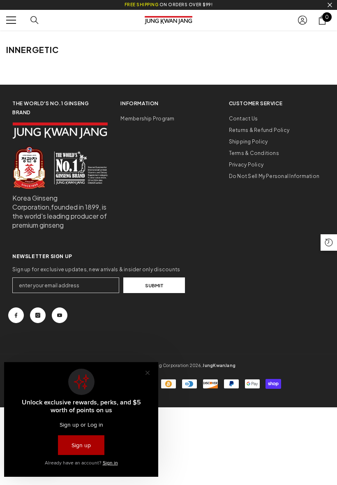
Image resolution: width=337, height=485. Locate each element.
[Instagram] (38, 315)
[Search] (34, 20)
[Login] (302, 20)
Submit (154, 285)
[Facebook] (16, 315)
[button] (329, 242)
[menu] (11, 20)
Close (330, 5)
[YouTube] (59, 315)
